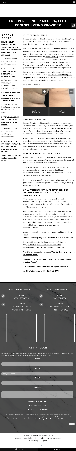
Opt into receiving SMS (39, 405)
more (61, 247)
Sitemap (18, 438)
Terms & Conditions (53, 438)
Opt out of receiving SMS (39, 409)
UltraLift (38, 247)
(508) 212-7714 (59, 298)
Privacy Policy (44, 419)
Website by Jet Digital (38, 441)
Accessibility (27, 438)
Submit (72, 424)
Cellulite (59, 238)
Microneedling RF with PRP (49, 245)
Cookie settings (38, 445)
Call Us (20, 449)
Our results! (47, 44)
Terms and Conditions (57, 419)
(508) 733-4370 (21, 298)
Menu (4, 2)
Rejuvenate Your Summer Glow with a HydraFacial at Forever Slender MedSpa (11, 146)
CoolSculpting (52, 57)
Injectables (31, 245)
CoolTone (51, 238)
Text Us (58, 449)
